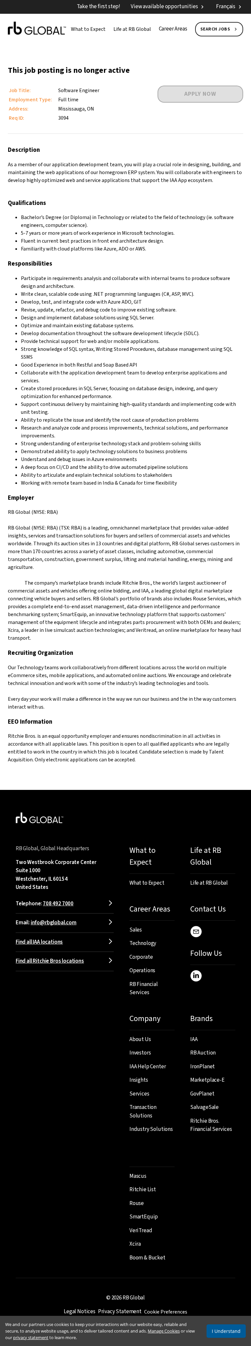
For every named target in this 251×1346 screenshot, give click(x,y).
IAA (194, 1039)
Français (225, 6)
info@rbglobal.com (53, 923)
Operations (142, 970)
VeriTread (140, 1231)
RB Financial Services (143, 988)
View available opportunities (164, 6)
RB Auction (203, 1053)
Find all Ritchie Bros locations (50, 961)
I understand (226, 1331)
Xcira (135, 1244)
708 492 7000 (58, 904)
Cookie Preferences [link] (165, 1312)
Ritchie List (142, 1190)
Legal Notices (79, 1312)
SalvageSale (204, 1107)
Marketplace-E (207, 1080)
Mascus (137, 1176)
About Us (140, 1039)
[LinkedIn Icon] (196, 977)
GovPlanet (202, 1094)
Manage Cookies (164, 1331)
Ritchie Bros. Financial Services (211, 1125)
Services (139, 1094)
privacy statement (30, 1337)
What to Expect (88, 29)
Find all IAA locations (39, 942)
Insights (138, 1080)
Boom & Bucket (147, 1258)
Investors (140, 1053)
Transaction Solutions (143, 1111)
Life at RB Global (132, 29)
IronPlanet (202, 1067)
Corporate (141, 957)
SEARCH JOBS (215, 29)
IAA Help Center (147, 1067)
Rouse (136, 1203)
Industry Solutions (151, 1129)
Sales (135, 930)
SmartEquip (143, 1217)
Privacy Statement (120, 1312)
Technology (142, 943)
